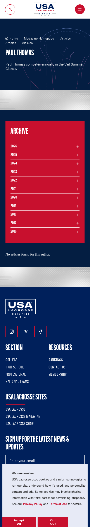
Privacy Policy (32, 503)
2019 (13, 206)
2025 (13, 155)
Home (13, 38)
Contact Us (57, 368)
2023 (13, 172)
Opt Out (53, 521)
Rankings (55, 360)
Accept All (19, 521)
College (11, 360)
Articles (65, 38)
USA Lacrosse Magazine (22, 417)
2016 (13, 232)
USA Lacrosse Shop (19, 424)
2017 (13, 223)
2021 (13, 189)
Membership (57, 375)
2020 (13, 198)
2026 (13, 147)
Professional (15, 375)
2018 (13, 215)
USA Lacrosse (15, 410)
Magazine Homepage (39, 38)
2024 (13, 164)
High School (14, 368)
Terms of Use (58, 503)
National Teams (17, 382)
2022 (13, 181)
